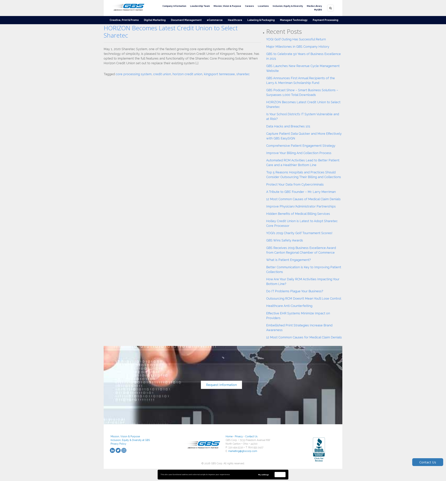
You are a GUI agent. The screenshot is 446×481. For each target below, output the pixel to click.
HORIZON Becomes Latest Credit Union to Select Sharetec (171, 31)
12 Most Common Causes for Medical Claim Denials (304, 337)
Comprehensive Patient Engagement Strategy (300, 145)
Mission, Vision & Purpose (227, 6)
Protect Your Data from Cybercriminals (295, 184)
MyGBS (318, 10)
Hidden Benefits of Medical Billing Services (298, 214)
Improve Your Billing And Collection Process (298, 153)
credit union (162, 74)
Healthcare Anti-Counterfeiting (289, 306)
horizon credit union (187, 74)
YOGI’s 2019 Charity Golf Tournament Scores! (299, 233)
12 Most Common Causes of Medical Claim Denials (303, 199)
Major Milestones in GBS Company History (297, 46)
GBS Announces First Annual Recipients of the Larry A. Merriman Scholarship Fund (300, 80)
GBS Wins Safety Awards (284, 240)
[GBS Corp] (126, 8)
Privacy (239, 436)
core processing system (134, 74)
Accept (280, 474)
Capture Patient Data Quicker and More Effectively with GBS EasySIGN (304, 136)
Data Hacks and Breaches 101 (288, 126)
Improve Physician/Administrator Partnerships (301, 206)
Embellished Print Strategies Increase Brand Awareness (299, 327)
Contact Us (251, 436)
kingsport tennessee (219, 74)
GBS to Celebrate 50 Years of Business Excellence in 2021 (303, 56)
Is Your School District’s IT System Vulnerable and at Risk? (302, 116)
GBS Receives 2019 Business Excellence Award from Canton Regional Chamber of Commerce (301, 250)
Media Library (314, 6)
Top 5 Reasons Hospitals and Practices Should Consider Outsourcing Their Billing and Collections (303, 174)
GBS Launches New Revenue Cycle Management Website (303, 68)
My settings (263, 475)
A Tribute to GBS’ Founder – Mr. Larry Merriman (301, 192)
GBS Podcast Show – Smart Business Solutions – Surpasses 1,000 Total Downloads (302, 92)
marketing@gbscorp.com (242, 451)
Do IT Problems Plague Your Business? (294, 291)
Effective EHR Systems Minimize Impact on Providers (298, 315)
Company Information (174, 6)
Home (229, 436)
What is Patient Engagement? (288, 260)
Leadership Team (200, 6)
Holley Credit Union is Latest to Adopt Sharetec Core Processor (302, 223)
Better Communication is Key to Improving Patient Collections (303, 269)
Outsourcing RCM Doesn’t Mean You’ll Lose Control (303, 298)
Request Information (221, 385)
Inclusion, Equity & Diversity (288, 6)
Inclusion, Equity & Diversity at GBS (130, 440)
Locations (263, 6)
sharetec (243, 74)
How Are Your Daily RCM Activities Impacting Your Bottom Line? (302, 281)
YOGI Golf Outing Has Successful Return (296, 39)
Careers (249, 6)
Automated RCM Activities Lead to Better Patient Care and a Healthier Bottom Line (302, 162)
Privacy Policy (118, 443)
